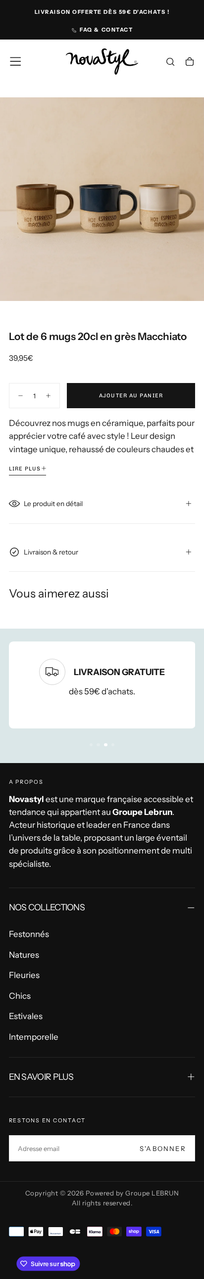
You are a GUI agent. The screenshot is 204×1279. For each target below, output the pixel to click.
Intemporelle (33, 1037)
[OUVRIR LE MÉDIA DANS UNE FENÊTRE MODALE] (189, 287)
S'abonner (163, 1148)
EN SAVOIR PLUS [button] (41, 1076)
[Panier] (189, 63)
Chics (20, 996)
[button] (15, 61)
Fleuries (24, 975)
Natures (24, 955)
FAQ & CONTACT (106, 29)
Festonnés (29, 934)
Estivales (26, 1016)
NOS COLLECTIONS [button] (47, 907)
